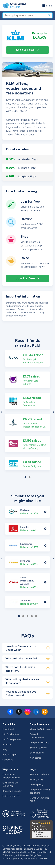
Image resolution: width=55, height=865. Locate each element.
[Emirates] (45, 528)
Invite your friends (11, 796)
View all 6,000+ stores (41, 729)
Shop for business (39, 747)
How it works (8, 729)
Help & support (9, 754)
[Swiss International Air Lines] (45, 582)
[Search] (49, 15)
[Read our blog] (45, 713)
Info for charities (10, 734)
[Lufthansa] (45, 562)
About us (6, 744)
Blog (4, 749)
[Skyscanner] (45, 545)
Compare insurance (39, 742)
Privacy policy (36, 779)
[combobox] (24, 15)
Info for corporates (11, 739)
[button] (15, 35)
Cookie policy (36, 784)
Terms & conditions (39, 774)
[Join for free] (11, 208)
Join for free (25, 278)
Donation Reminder (12, 791)
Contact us (7, 759)
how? (42, 266)
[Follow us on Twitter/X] (19, 713)
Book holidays (37, 752)
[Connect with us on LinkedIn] (36, 713)
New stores (35, 757)
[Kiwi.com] (45, 511)
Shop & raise (25, 50)
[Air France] (45, 602)
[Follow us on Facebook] (10, 713)
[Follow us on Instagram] (27, 713)
